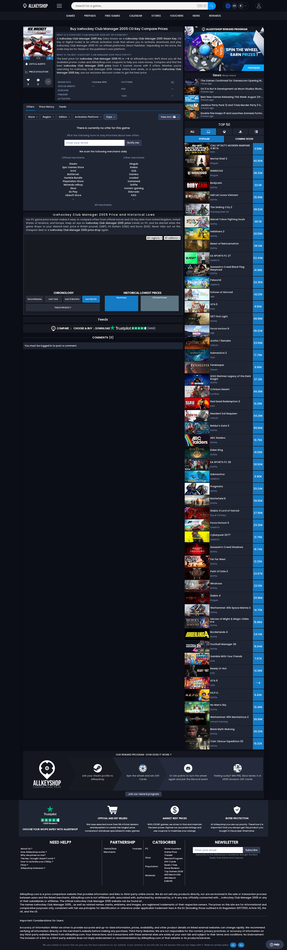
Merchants (109, 852)
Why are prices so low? (33, 855)
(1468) (151, 328)
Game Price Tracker (170, 853)
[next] (50, 58)
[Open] (59, 6)
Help (276, 944)
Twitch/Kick (110, 848)
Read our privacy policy (216, 945)
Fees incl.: (166, 117)
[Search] (212, 6)
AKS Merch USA (172, 874)
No (241, 945)
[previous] (26, 58)
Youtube (137, 848)
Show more (229, 75)
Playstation (151, 866)
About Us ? (26, 848)
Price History (46, 106)
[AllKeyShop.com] (35, 6)
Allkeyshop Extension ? (33, 868)
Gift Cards (170, 861)
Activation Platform (86, 117)
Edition (63, 117)
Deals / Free (170, 865)
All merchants (103, 205)
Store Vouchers (172, 848)
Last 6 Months (72, 299)
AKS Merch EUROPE (170, 879)
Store (31, 117)
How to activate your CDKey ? (37, 861)
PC (146, 848)
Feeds (62, 106)
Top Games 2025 (173, 871)
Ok (233, 945)
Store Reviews (171, 868)
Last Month (91, 299)
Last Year (53, 299)
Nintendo (150, 875)
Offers (30, 106)
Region (47, 117)
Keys (109, 117)
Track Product (62, 307)
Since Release (35, 299)
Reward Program (173, 858)
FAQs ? (24, 865)
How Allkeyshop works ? (34, 852)
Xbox (148, 857)
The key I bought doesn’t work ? (38, 858)
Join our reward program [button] (143, 794)
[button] (259, 6)
